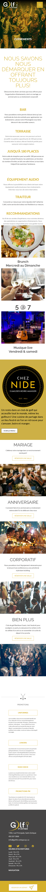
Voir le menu (9, 431)
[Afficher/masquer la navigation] (40, 5)
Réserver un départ (19, 887)
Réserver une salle (23, 458)
